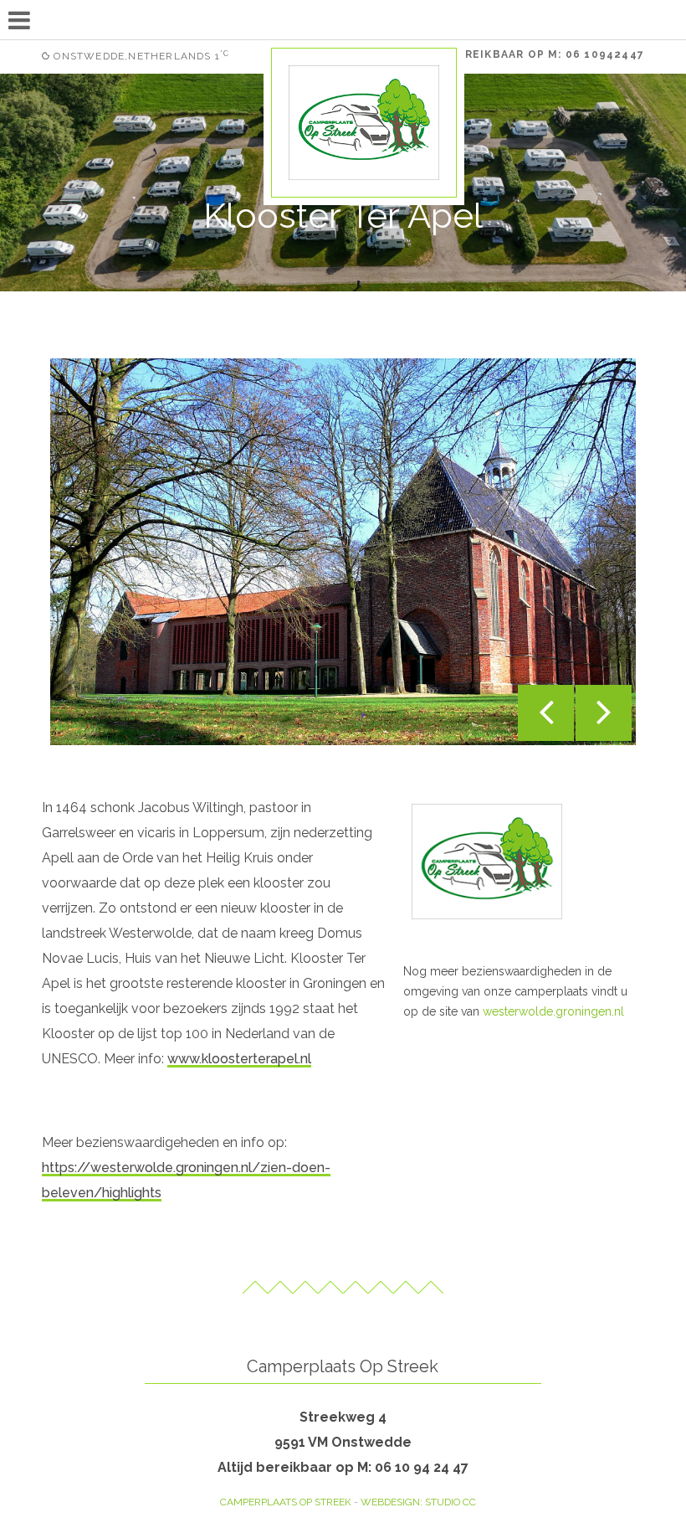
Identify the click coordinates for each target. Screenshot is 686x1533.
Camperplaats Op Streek (285, 1502)
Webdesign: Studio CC (418, 1502)
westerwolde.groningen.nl (553, 1011)
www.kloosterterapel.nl (239, 1059)
